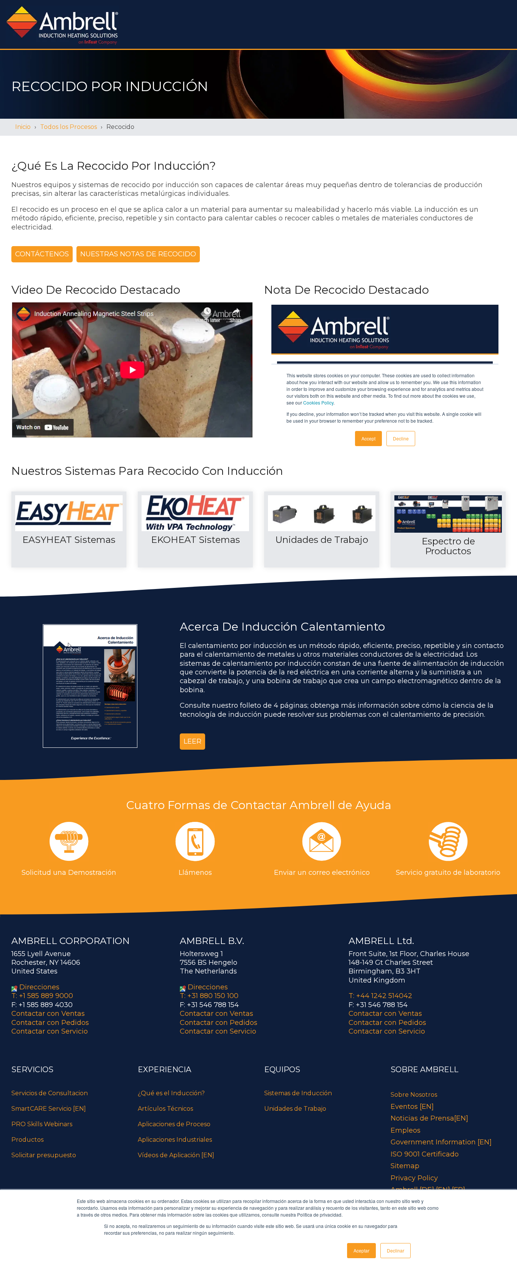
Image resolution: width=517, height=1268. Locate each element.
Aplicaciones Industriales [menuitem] (175, 1139)
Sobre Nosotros (414, 1094)
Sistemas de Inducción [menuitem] (298, 1093)
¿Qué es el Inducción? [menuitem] (171, 1093)
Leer (192, 741)
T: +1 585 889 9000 (42, 996)
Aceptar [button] (361, 1250)
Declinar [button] (395, 1250)
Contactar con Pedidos (50, 1022)
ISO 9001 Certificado (425, 1154)
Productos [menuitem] (27, 1139)
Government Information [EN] (441, 1142)
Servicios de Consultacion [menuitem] (49, 1093)
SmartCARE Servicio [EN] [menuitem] (48, 1108)
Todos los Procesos (68, 126)
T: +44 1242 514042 (380, 996)
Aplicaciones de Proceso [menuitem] (174, 1124)
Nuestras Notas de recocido (138, 254)
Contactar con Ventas (48, 1013)
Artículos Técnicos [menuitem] (165, 1108)
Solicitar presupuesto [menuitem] (43, 1155)
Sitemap (405, 1166)
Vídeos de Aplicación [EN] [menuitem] (176, 1155)
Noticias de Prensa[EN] (429, 1118)
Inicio (23, 126)
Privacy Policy (414, 1178)
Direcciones (39, 987)
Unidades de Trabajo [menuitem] (295, 1108)
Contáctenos (42, 254)
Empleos (405, 1130)
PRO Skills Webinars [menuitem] (41, 1124)
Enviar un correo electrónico (322, 872)
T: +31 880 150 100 (209, 996)
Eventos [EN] (412, 1106)
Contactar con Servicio (49, 1031)
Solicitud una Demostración (69, 872)
